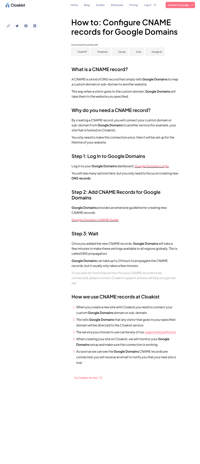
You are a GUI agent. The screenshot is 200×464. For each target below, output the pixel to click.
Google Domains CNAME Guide (95, 220)
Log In (147, 5)
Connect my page (178, 5)
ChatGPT (82, 51)
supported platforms (160, 332)
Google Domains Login (152, 166)
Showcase (117, 5)
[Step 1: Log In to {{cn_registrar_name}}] (70, 154)
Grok (138, 51)
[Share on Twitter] (17, 25)
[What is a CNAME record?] (70, 67)
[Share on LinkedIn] (34, 25)
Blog (87, 5)
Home (74, 5)
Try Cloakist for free (86, 377)
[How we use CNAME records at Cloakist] (70, 295)
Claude (122, 51)
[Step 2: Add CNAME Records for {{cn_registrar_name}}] (70, 190)
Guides (100, 5)
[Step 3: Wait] (70, 232)
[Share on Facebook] (25, 25)
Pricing (133, 5)
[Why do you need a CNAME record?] (70, 108)
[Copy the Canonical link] (8, 25)
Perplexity (102, 51)
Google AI (157, 51)
